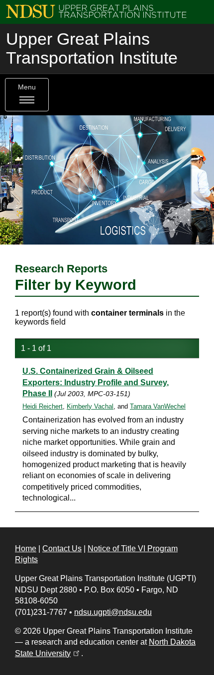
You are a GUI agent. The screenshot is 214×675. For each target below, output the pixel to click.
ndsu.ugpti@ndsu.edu (113, 612)
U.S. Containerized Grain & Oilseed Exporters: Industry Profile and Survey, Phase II (95, 382)
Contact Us (62, 548)
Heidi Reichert (42, 406)
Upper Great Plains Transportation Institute (92, 48)
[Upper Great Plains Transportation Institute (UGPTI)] (96, 10)
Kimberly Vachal (90, 406)
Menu (27, 87)
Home (25, 548)
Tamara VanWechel (158, 406)
